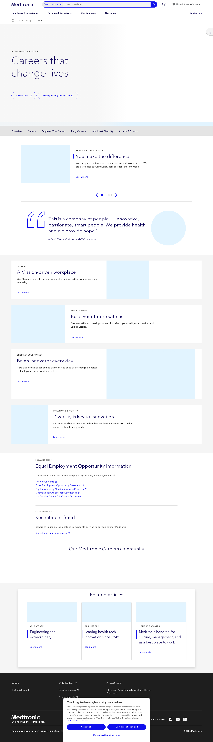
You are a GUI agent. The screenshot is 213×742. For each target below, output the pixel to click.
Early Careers (78, 131)
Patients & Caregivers (59, 13)
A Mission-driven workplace (46, 272)
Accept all (86, 727)
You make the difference (102, 157)
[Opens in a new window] (170, 720)
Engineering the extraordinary (42, 634)
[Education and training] (164, 4)
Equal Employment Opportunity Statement (58, 485)
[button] (187, 4)
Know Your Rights (45, 482)
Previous (96, 195)
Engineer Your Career (53, 131)
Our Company (88, 13)
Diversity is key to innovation (83, 417)
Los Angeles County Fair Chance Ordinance (58, 497)
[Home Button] (12, 20)
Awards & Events (128, 131)
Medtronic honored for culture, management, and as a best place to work (160, 637)
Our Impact (111, 13)
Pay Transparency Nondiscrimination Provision (60, 489)
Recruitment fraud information (51, 533)
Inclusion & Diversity (102, 131)
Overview (16, 131)
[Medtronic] (22, 4)
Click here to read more (77, 721)
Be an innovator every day (45, 361)
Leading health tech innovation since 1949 (101, 634)
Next (116, 195)
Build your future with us (97, 317)
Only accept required (127, 727)
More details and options (106, 735)
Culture (32, 131)
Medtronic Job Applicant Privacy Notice (56, 493)
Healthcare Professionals (24, 13)
